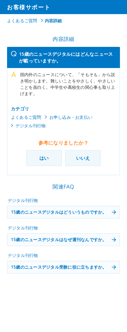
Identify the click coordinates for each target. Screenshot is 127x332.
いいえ (83, 158)
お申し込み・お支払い (70, 117)
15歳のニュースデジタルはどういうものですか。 (59, 212)
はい (44, 158)
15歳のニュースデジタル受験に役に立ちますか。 (59, 267)
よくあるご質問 (22, 21)
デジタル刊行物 (31, 126)
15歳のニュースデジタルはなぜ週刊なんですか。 (59, 239)
